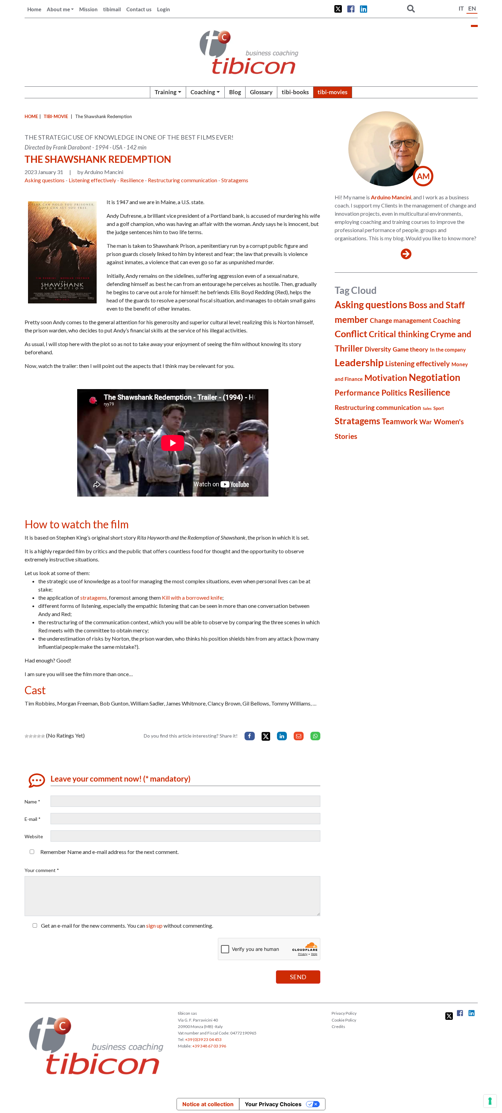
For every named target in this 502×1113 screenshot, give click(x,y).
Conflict (351, 333)
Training (166, 92)
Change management (400, 320)
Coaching (203, 92)
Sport (438, 408)
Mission (88, 9)
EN (472, 8)
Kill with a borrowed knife (192, 597)
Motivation (385, 378)
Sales (427, 408)
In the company (448, 349)
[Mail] (299, 736)
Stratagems (234, 180)
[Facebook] (249, 736)
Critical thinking (399, 334)
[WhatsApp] (315, 736)
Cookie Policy (344, 1020)
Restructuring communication (182, 180)
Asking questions (45, 180)
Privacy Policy (344, 1013)
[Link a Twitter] (338, 9)
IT (461, 8)
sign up (154, 925)
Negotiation (434, 377)
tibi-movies (332, 92)
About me (58, 9)
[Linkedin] (282, 736)
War (425, 422)
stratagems (93, 597)
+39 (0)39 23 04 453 (203, 1039)
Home (34, 9)
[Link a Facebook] (351, 9)
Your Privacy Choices (273, 1104)
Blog (235, 92)
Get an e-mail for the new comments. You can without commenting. (126, 925)
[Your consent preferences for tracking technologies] (490, 1101)
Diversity (378, 349)
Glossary (261, 92)
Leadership (359, 362)
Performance (357, 392)
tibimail (112, 9)
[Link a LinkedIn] (363, 9)
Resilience (132, 180)
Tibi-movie (56, 116)
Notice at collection (208, 1104)
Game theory (410, 349)
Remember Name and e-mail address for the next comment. (109, 851)
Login (163, 9)
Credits (338, 1026)
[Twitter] (266, 736)
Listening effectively (92, 180)
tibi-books (295, 92)
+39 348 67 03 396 (209, 1045)
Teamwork (400, 421)
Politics (394, 392)
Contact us (139, 9)
